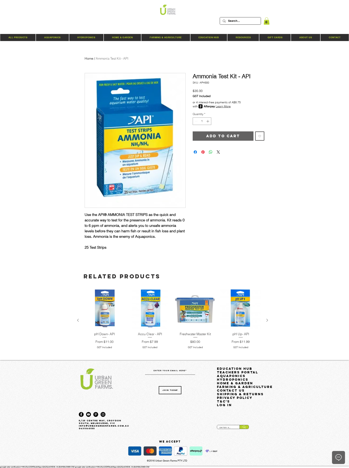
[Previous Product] (78, 320)
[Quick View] (104, 308)
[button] (267, 21)
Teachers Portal (237, 372)
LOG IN (224, 405)
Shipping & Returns (240, 394)
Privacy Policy (234, 397)
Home (89, 58)
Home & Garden (235, 383)
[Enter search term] (244, 427)
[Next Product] (267, 320)
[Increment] (208, 121)
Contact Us (231, 390)
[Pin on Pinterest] (203, 152)
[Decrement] (195, 121)
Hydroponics (232, 379)
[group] (173, 320)
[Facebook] (81, 414)
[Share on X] (218, 152)
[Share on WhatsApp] (210, 152)
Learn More (223, 106)
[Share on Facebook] (195, 152)
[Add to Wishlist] (259, 136)
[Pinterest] (95, 414)
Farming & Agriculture (244, 387)
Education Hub (234, 368)
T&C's (223, 401)
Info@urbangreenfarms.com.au (104, 426)
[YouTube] (88, 414)
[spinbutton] (202, 121)
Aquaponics (231, 376)
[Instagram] (103, 414)
